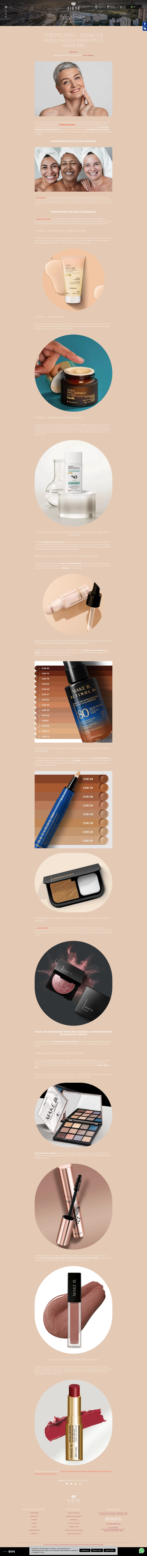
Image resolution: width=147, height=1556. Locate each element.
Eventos (34, 1533)
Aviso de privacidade (74, 1530)
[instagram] (6, 13)
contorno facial (42, 928)
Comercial (74, 1520)
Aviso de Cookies (74, 1533)
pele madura (41, 197)
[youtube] (6, 16)
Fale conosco (74, 1513)
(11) (113, 1527)
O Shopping (34, 1513)
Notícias (73, 22)
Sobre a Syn (74, 1527)
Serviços (34, 1516)
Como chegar (114, 1519)
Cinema (34, 1520)
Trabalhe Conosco (74, 1516)
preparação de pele (43, 219)
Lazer (34, 1523)
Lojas (34, 1527)
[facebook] (6, 10)
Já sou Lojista (74, 1523)
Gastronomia (34, 1530)
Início (66, 22)
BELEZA (73, 52)
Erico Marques (88, 55)
